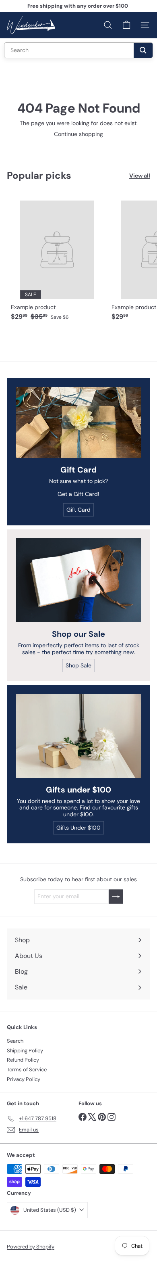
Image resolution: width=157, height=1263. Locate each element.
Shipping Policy (25, 1050)
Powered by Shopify (30, 1246)
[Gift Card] (78, 422)
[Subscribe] (116, 896)
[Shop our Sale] (78, 580)
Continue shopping (78, 134)
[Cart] (126, 25)
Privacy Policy (23, 1079)
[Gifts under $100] (78, 736)
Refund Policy (23, 1059)
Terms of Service (27, 1069)
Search (15, 1040)
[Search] (143, 50)
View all (139, 175)
